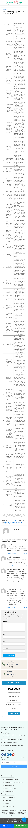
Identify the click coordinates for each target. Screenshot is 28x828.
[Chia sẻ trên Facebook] (7, 515)
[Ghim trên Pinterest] (15, 515)
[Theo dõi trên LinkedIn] (10, 754)
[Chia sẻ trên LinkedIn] (18, 515)
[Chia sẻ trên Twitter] (10, 515)
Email (4, 641)
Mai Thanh (16, 18)
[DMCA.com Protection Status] (17, 821)
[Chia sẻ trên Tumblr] (20, 515)
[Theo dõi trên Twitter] (8, 754)
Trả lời (25, 553)
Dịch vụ (4, 9)
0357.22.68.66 (12, 665)
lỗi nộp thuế (7, 524)
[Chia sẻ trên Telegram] (23, 515)
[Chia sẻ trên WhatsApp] (4, 515)
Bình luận (5, 621)
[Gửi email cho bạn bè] (12, 515)
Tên (4, 634)
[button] (2, 2)
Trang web (5, 648)
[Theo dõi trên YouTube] (13, 754)
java (5, 522)
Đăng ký (14, 766)
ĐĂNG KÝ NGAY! (14, 713)
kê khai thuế (16, 522)
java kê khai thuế (10, 522)
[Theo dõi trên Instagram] (5, 754)
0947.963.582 (12, 674)
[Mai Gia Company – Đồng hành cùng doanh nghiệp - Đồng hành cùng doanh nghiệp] (14, 2)
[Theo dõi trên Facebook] (2, 754)
